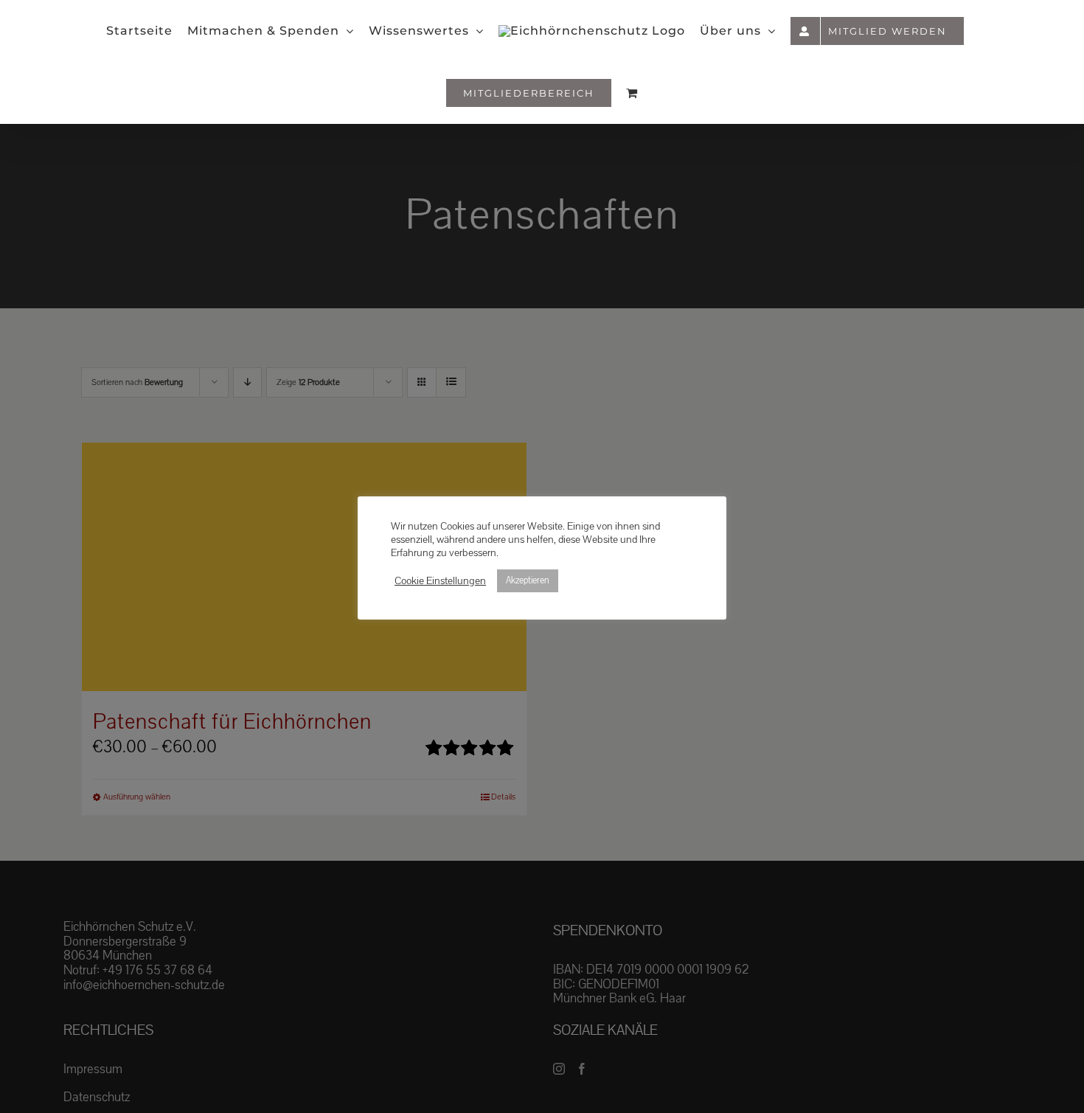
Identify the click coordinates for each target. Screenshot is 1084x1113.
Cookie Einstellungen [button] (440, 581)
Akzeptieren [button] (527, 580)
